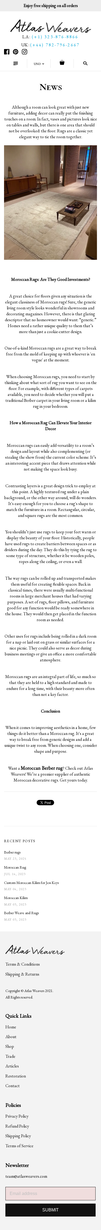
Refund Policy (17, 1126)
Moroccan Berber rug (42, 768)
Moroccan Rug (15, 867)
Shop (9, 1046)
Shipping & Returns (22, 974)
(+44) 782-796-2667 (55, 45)
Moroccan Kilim (16, 897)
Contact (12, 1086)
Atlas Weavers (34, 990)
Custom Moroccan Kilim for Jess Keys (31, 882)
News (50, 87)
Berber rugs (12, 852)
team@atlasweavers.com (26, 1176)
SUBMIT (50, 1210)
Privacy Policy (17, 1116)
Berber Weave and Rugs (21, 912)
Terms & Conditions (22, 964)
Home (10, 1027)
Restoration (15, 1076)
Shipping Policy (18, 1136)
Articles (12, 1066)
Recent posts (20, 840)
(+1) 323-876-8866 (55, 37)
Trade (10, 1056)
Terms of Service (19, 1146)
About (10, 1036)
